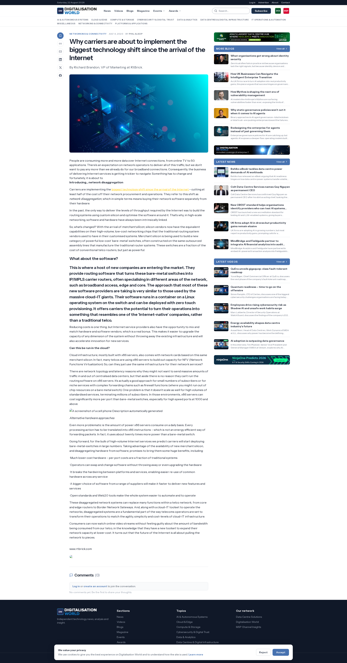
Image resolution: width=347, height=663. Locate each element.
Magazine (143, 10)
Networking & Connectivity (95, 23)
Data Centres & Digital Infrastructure (224, 19)
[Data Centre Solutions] (278, 10)
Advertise (263, 2)
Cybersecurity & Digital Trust (155, 19)
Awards (173, 10)
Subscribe (261, 10)
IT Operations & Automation (269, 19)
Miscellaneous (66, 23)
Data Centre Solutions (249, 616)
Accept (280, 652)
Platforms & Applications (131, 23)
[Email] (60, 51)
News (107, 10)
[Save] (60, 35)
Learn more (196, 654)
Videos (118, 10)
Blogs (130, 10)
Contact (285, 2)
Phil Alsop (136, 33)
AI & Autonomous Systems (72, 19)
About (275, 2)
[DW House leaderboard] (252, 150)
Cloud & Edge (99, 19)
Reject (263, 652)
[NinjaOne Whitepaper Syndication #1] (252, 360)
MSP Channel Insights (248, 627)
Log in (252, 2)
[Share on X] (60, 67)
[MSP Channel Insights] (286, 10)
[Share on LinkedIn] (60, 59)
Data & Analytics (187, 19)
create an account (95, 586)
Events (157, 10)
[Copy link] (60, 43)
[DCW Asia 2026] (252, 37)
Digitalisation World (247, 622)
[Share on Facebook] (60, 75)
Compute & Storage (122, 19)
